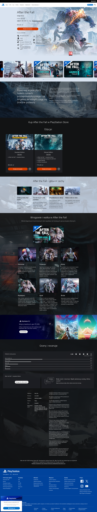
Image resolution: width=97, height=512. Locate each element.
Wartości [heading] (36, 477)
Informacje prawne (36, 509)
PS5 (10, 4)
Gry (13, 4)
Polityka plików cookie (72, 509)
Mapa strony (64, 509)
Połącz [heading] (81, 477)
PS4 (19, 481)
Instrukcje (51, 490)
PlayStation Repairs (53, 485)
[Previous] (2, 69)
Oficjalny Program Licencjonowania (71, 488)
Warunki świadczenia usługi (69, 479)
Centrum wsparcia (52, 479)
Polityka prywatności (44, 509)
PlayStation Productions (7, 485)
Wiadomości (27, 4)
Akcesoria (22, 4)
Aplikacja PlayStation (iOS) (85, 489)
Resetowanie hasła (52, 486)
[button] (48, 69)
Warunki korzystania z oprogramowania (83, 509)
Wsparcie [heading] (51, 477)
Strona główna (6, 474)
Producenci (66, 486)
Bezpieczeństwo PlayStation (54, 481)
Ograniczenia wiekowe (68, 483)
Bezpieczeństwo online (38, 483)
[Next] (94, 69)
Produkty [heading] (20, 477)
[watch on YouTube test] (59, 76)
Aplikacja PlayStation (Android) (86, 491)
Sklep (7, 4)
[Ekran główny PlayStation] (3, 5)
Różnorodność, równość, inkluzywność (38, 485)
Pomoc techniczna (35, 4)
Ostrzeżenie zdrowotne (68, 485)
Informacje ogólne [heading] (7, 477)
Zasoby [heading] (66, 477)
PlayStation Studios (7, 483)
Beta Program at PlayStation (85, 493)
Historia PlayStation (7, 488)
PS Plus (17, 4)
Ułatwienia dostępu (37, 481)
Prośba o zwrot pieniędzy (54, 488)
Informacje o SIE (6, 479)
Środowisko (36, 479)
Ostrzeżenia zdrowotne (53, 444)
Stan (50, 483)
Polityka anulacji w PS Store (69, 481)
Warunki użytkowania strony (55, 509)
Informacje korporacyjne (7, 486)
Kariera (4, 481)
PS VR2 (19, 483)
